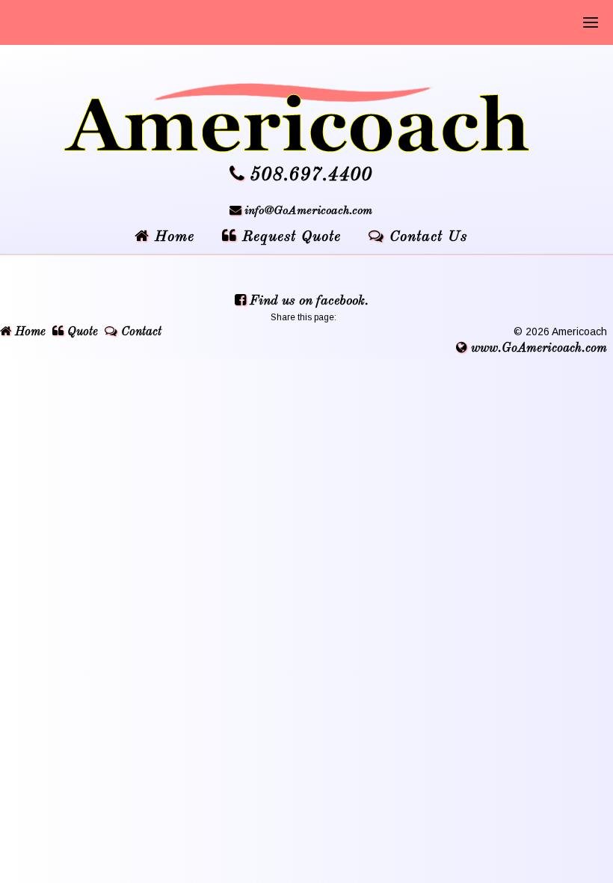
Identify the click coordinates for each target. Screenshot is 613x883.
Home (28, 332)
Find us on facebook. (307, 301)
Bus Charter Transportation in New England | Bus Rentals (306, 117)
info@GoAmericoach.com (308, 211)
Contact (139, 332)
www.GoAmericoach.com (537, 348)
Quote (81, 332)
